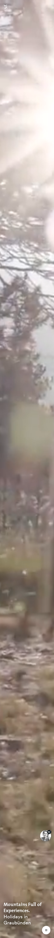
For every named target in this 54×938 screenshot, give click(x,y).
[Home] (5, 8)
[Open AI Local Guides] (45, 835)
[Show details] (49, 832)
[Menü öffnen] (46, 930)
